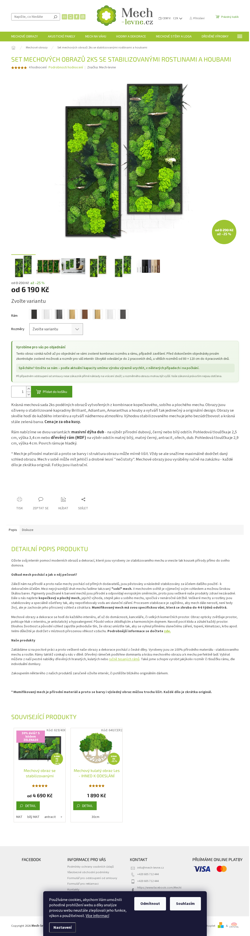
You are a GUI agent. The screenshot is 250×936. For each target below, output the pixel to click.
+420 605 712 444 (148, 874)
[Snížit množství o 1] (28, 394)
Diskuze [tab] (27, 530)
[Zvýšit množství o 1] (28, 389)
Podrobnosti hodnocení (66, 67)
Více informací (97, 915)
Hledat (55, 17)
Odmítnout (150, 903)
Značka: (101, 67)
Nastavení (62, 927)
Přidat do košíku (55, 391)
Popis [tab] (13, 530)
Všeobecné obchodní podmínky (88, 872)
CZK (176, 18)
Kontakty (73, 889)
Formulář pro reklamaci (83, 883)
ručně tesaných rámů (124, 659)
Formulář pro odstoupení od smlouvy (92, 878)
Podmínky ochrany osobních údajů (90, 866)
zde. (167, 631)
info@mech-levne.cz (150, 867)
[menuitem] (24, 36)
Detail (30, 806)
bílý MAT (33, 817)
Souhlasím (185, 903)
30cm (95, 817)
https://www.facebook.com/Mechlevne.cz (159, 889)
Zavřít (37, 490)
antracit (50, 817)
